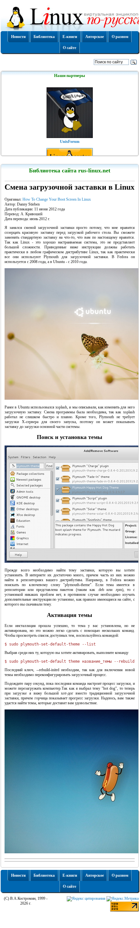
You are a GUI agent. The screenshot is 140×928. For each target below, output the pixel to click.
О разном (120, 36)
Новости (18, 36)
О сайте (69, 47)
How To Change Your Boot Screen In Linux (56, 199)
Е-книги (70, 36)
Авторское (94, 36)
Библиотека (44, 36)
